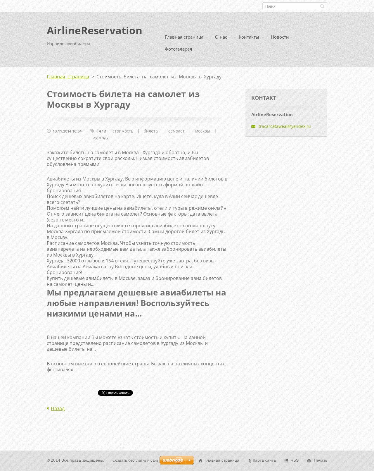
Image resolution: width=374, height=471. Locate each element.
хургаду (100, 137)
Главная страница (184, 37)
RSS (294, 460)
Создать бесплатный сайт (135, 460)
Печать (320, 460)
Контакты (249, 37)
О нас (221, 37)
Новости (280, 37)
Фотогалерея (178, 49)
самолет (176, 131)
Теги (101, 131)
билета (151, 131)
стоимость (122, 131)
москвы (202, 131)
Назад (58, 408)
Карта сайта (264, 460)
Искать (322, 6)
